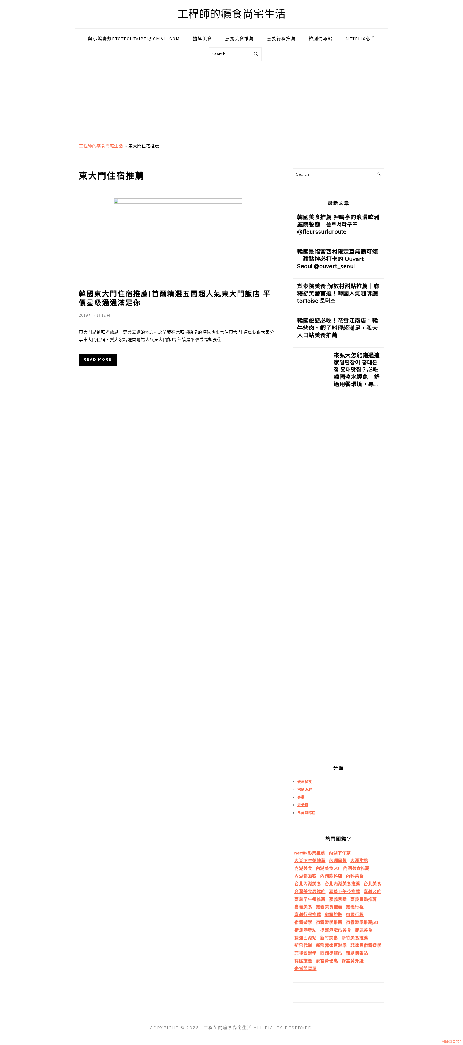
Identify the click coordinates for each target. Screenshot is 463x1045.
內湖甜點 (359, 860)
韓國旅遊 (303, 960)
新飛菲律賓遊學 (331, 945)
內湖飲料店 (331, 876)
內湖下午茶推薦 (310, 860)
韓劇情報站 (357, 953)
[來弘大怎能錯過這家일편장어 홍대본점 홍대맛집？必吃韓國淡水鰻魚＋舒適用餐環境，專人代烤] (311, 553)
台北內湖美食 (307, 883)
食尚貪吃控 (306, 812)
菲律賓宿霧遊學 (366, 945)
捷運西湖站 (305, 937)
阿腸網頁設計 (452, 1041)
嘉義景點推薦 (363, 899)
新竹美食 (329, 937)
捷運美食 (363, 930)
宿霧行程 (355, 914)
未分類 (302, 805)
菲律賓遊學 (305, 953)
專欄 (301, 797)
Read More (98, 359)
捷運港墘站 (305, 930)
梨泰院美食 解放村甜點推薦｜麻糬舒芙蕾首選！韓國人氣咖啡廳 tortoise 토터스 (338, 293)
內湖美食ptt (328, 868)
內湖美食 (303, 868)
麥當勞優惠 (327, 960)
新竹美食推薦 (355, 937)
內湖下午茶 (340, 853)
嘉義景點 (338, 899)
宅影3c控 (305, 789)
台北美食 (372, 883)
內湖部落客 (305, 876)
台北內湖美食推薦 (342, 883)
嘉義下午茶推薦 (344, 891)
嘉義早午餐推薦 (310, 899)
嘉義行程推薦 (307, 914)
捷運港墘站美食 (335, 930)
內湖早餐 (338, 860)
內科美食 (355, 876)
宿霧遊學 (303, 922)
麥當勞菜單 (305, 968)
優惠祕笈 (304, 781)
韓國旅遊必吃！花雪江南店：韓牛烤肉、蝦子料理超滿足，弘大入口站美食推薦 (337, 328)
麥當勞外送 (353, 960)
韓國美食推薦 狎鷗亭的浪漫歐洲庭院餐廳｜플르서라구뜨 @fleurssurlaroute (338, 224)
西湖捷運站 (331, 953)
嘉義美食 (303, 906)
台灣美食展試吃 (310, 891)
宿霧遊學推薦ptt (362, 922)
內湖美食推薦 (356, 868)
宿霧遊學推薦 (329, 922)
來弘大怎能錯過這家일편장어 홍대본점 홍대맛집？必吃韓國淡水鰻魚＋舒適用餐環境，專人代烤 (357, 373)
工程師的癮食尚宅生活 (231, 14)
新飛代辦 (303, 945)
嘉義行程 (355, 906)
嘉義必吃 (372, 891)
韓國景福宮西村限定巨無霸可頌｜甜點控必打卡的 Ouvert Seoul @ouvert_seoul (337, 258)
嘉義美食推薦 (329, 906)
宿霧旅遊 (333, 914)
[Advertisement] (231, 100)
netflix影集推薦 (309, 853)
